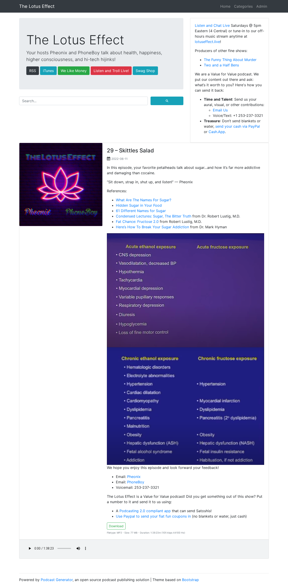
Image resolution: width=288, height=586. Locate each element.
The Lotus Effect (36, 6)
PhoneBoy (135, 482)
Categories (243, 6)
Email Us (220, 110)
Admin (261, 6)
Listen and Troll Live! (111, 70)
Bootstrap (190, 579)
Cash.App (217, 131)
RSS (32, 70)
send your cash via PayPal (237, 126)
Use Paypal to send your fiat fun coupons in (153, 516)
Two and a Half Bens (221, 65)
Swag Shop (145, 70)
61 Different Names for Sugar (141, 210)
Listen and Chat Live (212, 25)
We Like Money (74, 70)
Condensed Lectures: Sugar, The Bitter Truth (153, 216)
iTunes (48, 70)
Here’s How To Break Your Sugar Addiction (152, 227)
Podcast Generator (57, 579)
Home (225, 6)
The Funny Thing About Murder (230, 59)
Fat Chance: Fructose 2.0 (137, 221)
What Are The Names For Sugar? (143, 200)
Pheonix (134, 476)
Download (116, 526)
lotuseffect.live (207, 41)
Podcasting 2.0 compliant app (145, 511)
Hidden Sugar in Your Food (139, 205)
